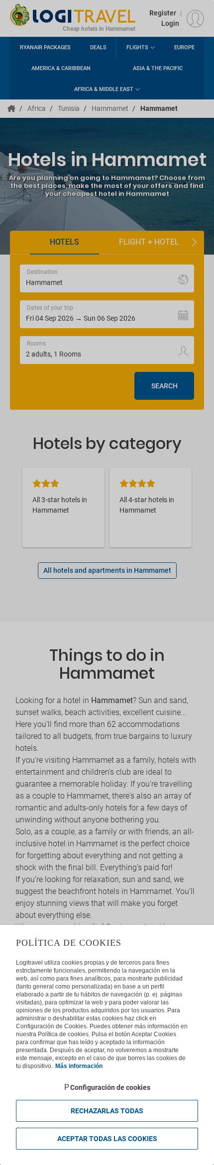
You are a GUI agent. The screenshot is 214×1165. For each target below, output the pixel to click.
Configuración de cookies (110, 1087)
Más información (79, 1066)
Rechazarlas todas (107, 1111)
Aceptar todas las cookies (107, 1139)
